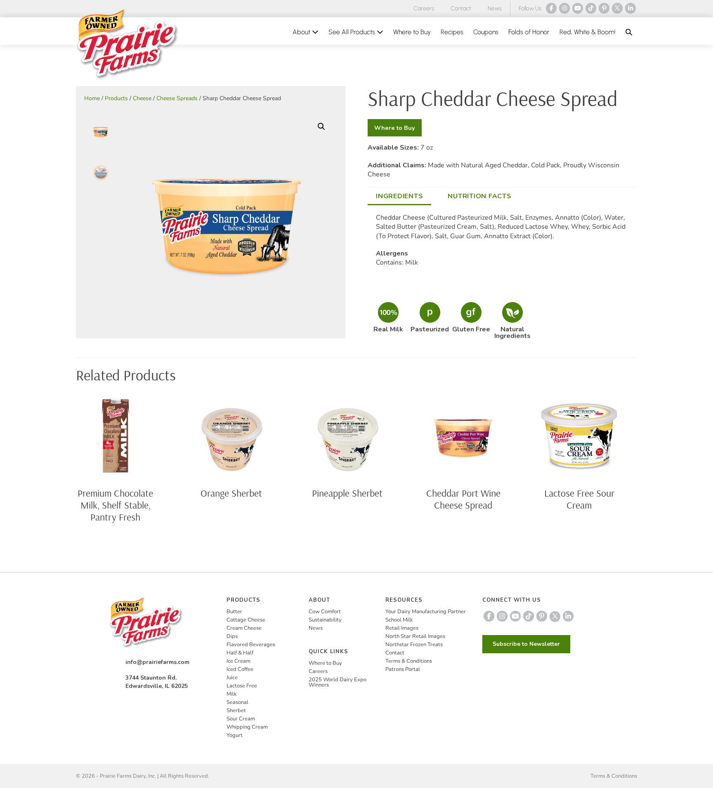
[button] (629, 32)
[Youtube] (577, 8)
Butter (234, 611)
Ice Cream (238, 661)
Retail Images (401, 628)
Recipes (452, 32)
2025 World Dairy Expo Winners (337, 682)
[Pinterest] (604, 8)
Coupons (485, 32)
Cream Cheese (244, 628)
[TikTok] (591, 8)
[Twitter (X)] (617, 8)
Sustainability (325, 620)
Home (92, 98)
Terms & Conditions (408, 661)
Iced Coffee (240, 669)
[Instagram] (564, 8)
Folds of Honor (529, 32)
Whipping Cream (247, 727)
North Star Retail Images (415, 636)
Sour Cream (241, 718)
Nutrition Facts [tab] (479, 196)
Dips (232, 636)
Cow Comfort (325, 611)
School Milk (399, 620)
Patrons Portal (402, 669)
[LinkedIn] (630, 8)
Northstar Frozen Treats (414, 644)
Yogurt (235, 735)
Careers (423, 8)
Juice (232, 677)
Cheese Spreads (177, 98)
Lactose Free (242, 686)
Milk (232, 694)
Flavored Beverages (251, 644)
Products (116, 98)
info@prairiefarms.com (157, 662)
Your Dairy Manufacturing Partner (425, 611)
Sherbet (236, 710)
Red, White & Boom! (588, 32)
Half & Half (240, 653)
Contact (461, 8)
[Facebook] (551, 8)
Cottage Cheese (246, 620)
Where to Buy (412, 32)
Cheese (142, 98)
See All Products (352, 32)
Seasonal (237, 702)
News (495, 8)
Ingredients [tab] (399, 196)
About (302, 32)
